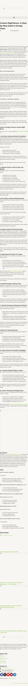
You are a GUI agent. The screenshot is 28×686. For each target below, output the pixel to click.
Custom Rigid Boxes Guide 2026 (9, 551)
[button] (14, 18)
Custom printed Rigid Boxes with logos (19, 404)
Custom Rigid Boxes (12, 678)
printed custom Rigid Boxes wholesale (13, 454)
